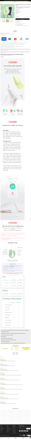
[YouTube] (26, 431)
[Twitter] (27, 431)
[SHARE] (30, 19)
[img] (1, 358)
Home (1, 3)
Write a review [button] (26, 347)
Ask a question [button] (26, 349)
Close (30, 0)
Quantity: (16, 14)
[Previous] (1, 11)
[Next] (14, 11)
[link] (8, 438)
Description (15, 30)
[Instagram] (21, 431)
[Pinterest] (22, 431)
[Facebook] (19, 431)
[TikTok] (24, 431)
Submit (28, 428)
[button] (16, 405)
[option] (7, 11)
